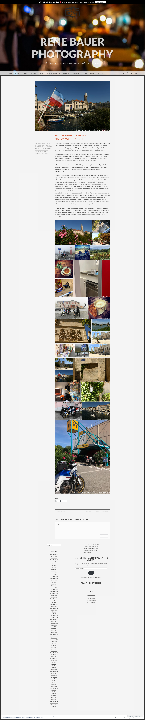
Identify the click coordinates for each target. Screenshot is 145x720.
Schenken (100, 2)
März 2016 (53, 647)
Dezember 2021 (54, 599)
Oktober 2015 (54, 656)
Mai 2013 (54, 692)
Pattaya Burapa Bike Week (91, 546)
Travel (44, 151)
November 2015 (54, 654)
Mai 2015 (54, 666)
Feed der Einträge (91, 598)
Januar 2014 (54, 686)
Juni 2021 (54, 602)
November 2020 (54, 604)
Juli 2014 (54, 679)
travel (42, 146)
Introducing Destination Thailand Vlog (91, 545)
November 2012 (54, 703)
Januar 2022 (54, 597)
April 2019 (53, 614)
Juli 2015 (54, 662)
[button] (73, 232)
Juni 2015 (54, 664)
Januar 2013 (54, 699)
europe (43, 145)
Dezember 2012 (54, 701)
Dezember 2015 (54, 653)
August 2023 (54, 580)
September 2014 (54, 675)
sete (41, 151)
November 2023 (54, 578)
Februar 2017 (54, 630)
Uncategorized (48, 146)
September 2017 (54, 623)
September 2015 (54, 658)
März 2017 (53, 628)
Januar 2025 (54, 558)
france (47, 148)
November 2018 (54, 615)
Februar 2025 (54, 556)
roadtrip (37, 146)
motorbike (38, 150)
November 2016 (54, 636)
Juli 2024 (54, 563)
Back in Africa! (60, 512)
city (44, 148)
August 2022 (54, 595)
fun (50, 148)
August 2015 (54, 660)
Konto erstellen (91, 595)
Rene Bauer (48, 143)
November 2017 (54, 619)
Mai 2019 (54, 612)
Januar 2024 (54, 574)
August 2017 (54, 625)
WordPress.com (91, 602)
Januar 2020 (54, 606)
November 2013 (54, 688)
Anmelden (91, 596)
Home (10, 73)
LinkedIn (92, 73)
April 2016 (53, 645)
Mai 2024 (54, 567)
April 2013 (53, 693)
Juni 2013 (54, 690)
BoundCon (18, 73)
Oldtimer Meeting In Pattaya (91, 548)
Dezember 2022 (54, 589)
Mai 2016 (54, 643)
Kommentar (104, 536)
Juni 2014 (54, 680)
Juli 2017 (54, 627)
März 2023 (53, 586)
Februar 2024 (54, 573)
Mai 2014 (54, 682)
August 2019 (54, 610)
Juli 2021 (54, 601)
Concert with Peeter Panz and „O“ (91, 552)
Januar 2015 (54, 669)
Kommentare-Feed (91, 600)
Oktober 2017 (54, 621)
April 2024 (53, 569)
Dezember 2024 (54, 560)
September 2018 (54, 617)
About (42, 73)
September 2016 (54, 640)
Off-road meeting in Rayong (91, 550)
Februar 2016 (54, 649)
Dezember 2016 (54, 634)
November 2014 (54, 671)
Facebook (66, 73)
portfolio (34, 73)
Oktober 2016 (54, 638)
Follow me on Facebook (91, 583)
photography (44, 150)
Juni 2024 (54, 565)
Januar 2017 (54, 632)
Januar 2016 (54, 651)
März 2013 (53, 695)
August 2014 (54, 677)
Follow (91, 573)
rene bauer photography (72, 47)
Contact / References (53, 73)
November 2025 (54, 554)
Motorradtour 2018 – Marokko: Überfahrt (96, 512)
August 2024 (54, 561)
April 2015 (53, 667)
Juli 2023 (54, 582)
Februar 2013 (54, 697)
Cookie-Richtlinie (39, 717)
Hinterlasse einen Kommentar (42, 153)
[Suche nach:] (54, 545)
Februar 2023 (54, 587)
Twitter (84, 73)
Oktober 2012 (54, 705)
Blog (25, 73)
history (48, 145)
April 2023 (53, 584)
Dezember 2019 (54, 608)
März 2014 (53, 684)
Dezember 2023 (54, 576)
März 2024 (53, 571)
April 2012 (53, 706)
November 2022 (54, 591)
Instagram (75, 73)
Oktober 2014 (54, 673)
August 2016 (54, 641)
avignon (40, 148)
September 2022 (54, 593)
